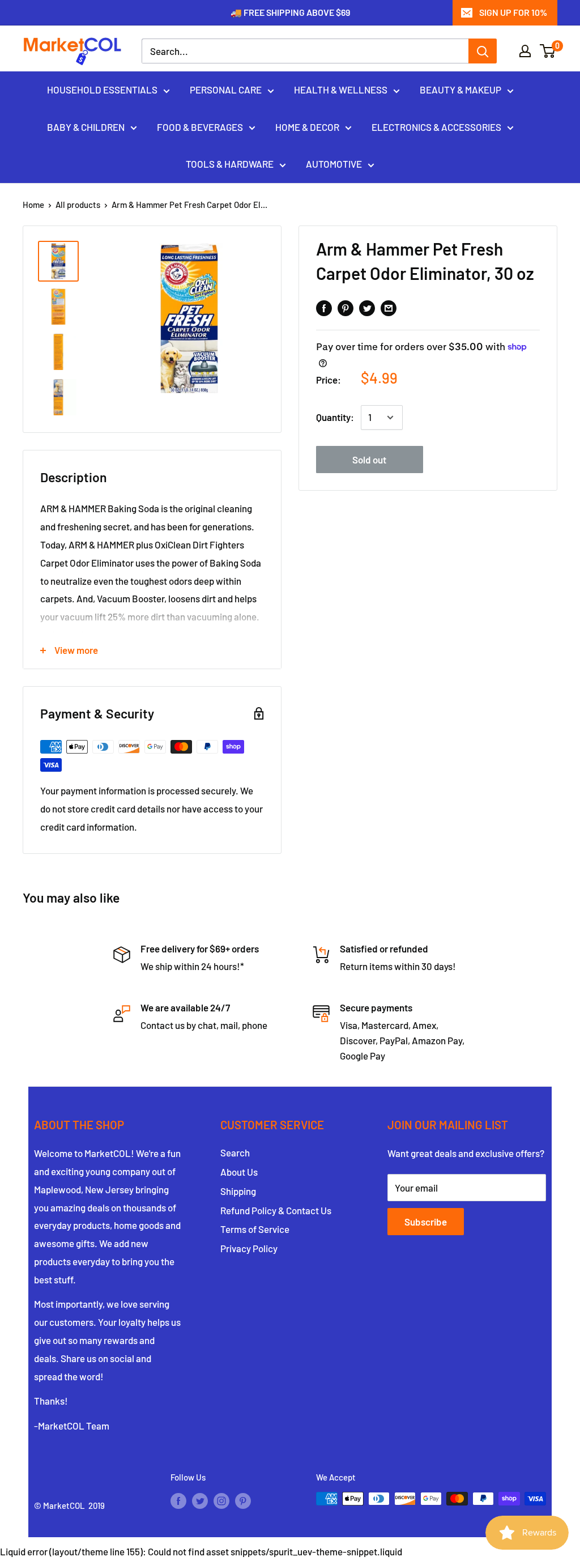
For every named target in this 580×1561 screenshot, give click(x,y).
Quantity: (335, 417)
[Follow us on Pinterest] (243, 1500)
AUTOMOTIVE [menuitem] (334, 163)
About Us (239, 1171)
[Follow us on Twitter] (200, 1500)
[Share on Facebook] (324, 307)
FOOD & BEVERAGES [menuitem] (200, 127)
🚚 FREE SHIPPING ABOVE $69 (290, 12)
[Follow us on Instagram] (221, 1500)
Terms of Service (254, 1229)
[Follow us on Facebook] (178, 1500)
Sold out (369, 459)
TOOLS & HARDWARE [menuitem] (230, 163)
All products (78, 204)
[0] (548, 51)
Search (235, 1152)
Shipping (238, 1191)
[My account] (525, 51)
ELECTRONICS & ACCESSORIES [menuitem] (436, 127)
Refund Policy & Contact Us (275, 1210)
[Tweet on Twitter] (367, 307)
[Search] (482, 51)
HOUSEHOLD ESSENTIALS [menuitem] (102, 89)
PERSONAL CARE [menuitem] (226, 89)
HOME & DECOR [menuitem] (307, 127)
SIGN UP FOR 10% (513, 12)
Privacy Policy (249, 1248)
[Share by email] (388, 307)
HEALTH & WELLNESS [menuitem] (340, 89)
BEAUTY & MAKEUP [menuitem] (460, 89)
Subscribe (425, 1221)
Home (33, 204)
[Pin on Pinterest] (345, 307)
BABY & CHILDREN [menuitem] (86, 127)
